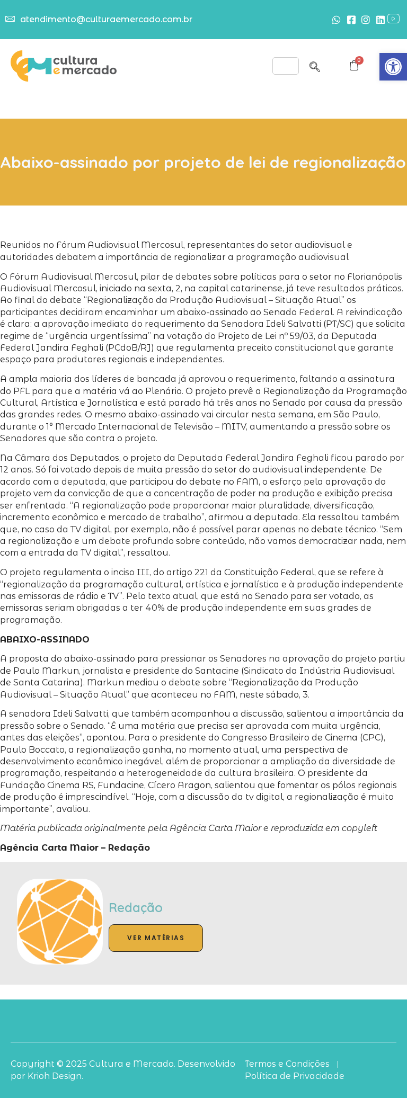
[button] (393, 67)
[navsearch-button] (315, 65)
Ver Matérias (155, 937)
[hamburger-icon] (285, 66)
